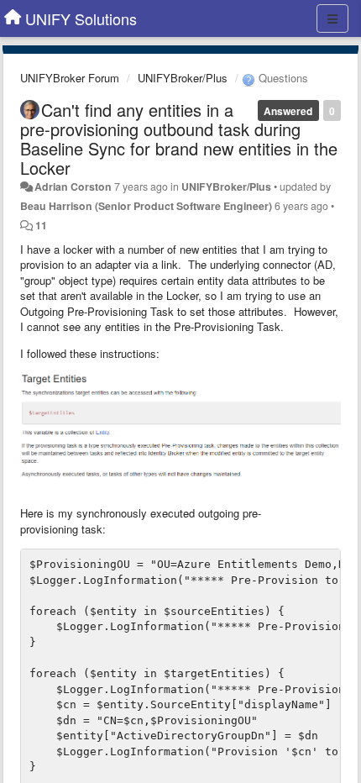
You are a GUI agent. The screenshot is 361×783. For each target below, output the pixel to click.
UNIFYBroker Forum (69, 78)
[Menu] (332, 18)
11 (41, 225)
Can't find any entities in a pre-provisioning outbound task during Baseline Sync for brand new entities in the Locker (178, 138)
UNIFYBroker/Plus (183, 78)
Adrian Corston (73, 186)
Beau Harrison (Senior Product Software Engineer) (146, 205)
